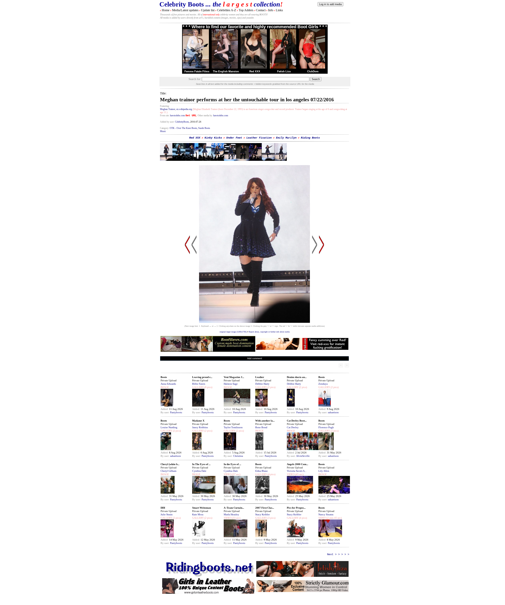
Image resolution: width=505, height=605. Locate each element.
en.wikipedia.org (184, 109)
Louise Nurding (169, 427)
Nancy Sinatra (325, 514)
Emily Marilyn (286, 137)
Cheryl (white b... (170, 464)
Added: (165, 409)
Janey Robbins (200, 427)
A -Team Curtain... (234, 507)
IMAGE (165, 387)
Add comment (254, 358)
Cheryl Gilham (168, 470)
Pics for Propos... (296, 507)
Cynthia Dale (199, 470)
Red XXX (254, 71)
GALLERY (198, 387)
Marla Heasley (231, 514)
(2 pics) (271, 387)
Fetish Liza (284, 71)
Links (279, 10)
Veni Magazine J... (234, 377)
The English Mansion (226, 71)
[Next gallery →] (322, 282)
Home (165, 10)
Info (270, 10)
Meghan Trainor (167, 109)
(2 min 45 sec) (334, 517)
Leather (259, 377)
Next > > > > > (338, 554)
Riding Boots (310, 137)
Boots (164, 377)
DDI (163, 507)
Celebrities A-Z (226, 10)
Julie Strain (167, 514)
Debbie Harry (262, 383)
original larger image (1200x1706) (233, 332)
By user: (165, 412)
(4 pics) (271, 474)
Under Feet (234, 137)
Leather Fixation (259, 137)
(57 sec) (235, 474)
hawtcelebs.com (177, 115)
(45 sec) (299, 474)
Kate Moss (197, 514)
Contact (261, 10)
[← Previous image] (194, 282)
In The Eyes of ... (201, 464)
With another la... (265, 420)
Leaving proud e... (202, 377)
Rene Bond (261, 427)
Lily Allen (323, 470)
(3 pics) (271, 517)
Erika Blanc (261, 470)
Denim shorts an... (297, 377)
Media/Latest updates (185, 10)
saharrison (333, 412)
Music (163, 131)
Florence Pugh (326, 427)
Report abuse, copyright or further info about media (269, 332)
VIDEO (227, 474)
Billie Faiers (198, 383)
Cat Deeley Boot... (297, 420)
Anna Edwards (168, 383)
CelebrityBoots (182, 121)
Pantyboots (176, 412)
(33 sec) (235, 517)
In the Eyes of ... (232, 464)
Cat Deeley (293, 427)
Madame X (198, 420)
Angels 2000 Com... (297, 464)
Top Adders (246, 10)
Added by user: (167, 121)
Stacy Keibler (262, 514)
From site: (164, 115)
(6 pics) (208, 387)
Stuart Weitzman (201, 507)
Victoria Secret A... (296, 470)
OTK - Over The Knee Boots (183, 128)
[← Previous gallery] (187, 282)
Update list (207, 10)
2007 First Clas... (264, 507)
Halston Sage (231, 383)
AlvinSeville (303, 455)
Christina (238, 455)
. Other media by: (204, 115)
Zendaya (323, 383)
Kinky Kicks (213, 137)
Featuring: (164, 106)
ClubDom (313, 71)
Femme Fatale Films (196, 71)
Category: (165, 128)
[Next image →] (254, 321)
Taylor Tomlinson (233, 427)
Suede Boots (204, 128)
